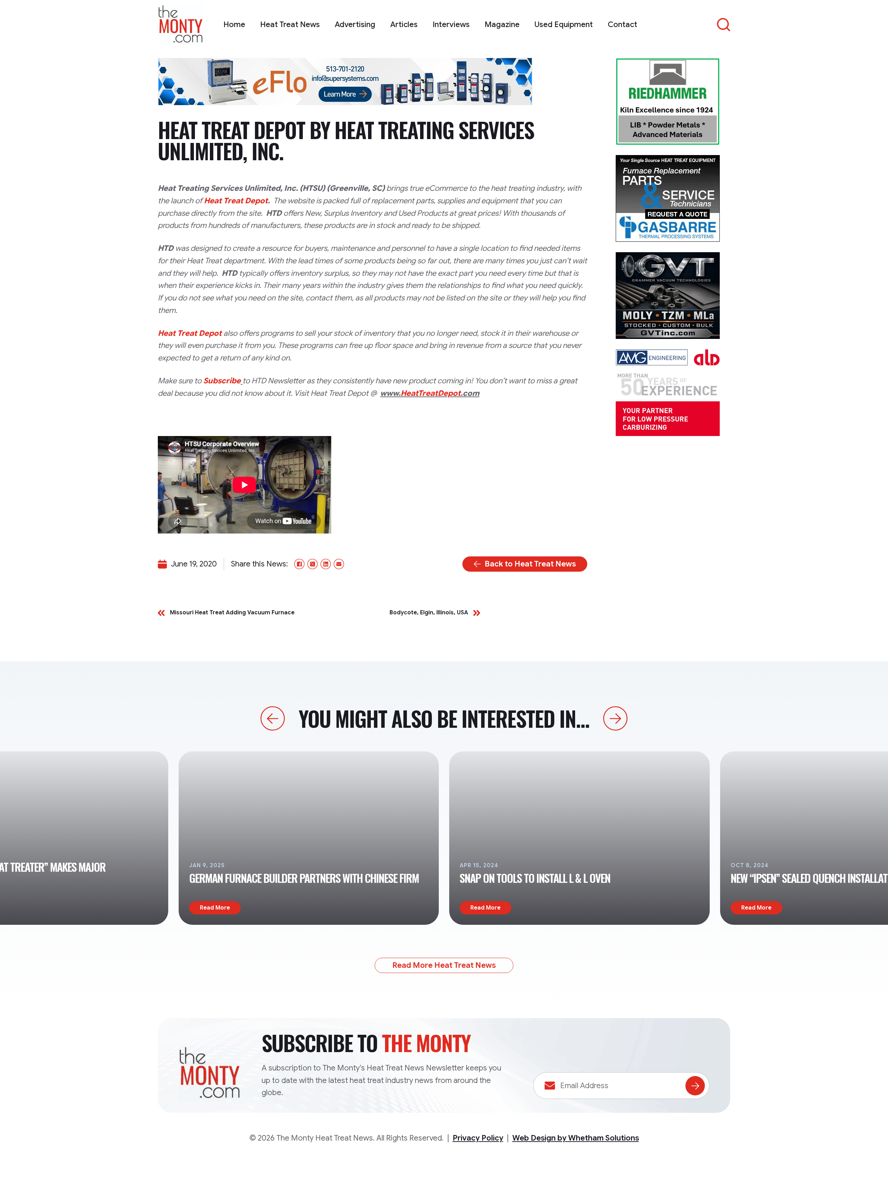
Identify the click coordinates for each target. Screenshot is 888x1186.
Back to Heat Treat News (530, 564)
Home (234, 24)
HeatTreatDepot (431, 393)
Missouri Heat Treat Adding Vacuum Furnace (232, 613)
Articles (404, 24)
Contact (622, 24)
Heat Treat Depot (236, 200)
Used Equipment (564, 24)
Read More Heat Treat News (444, 965)
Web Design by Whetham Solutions (575, 1138)
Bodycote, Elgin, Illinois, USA (429, 613)
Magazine (502, 24)
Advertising (355, 24)
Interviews (451, 24)
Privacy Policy (478, 1138)
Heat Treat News (290, 24)
